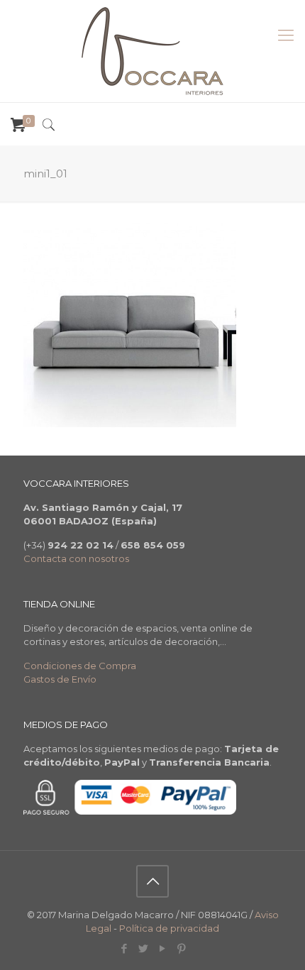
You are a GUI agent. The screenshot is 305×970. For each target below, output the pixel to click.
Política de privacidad (169, 928)
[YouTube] (162, 948)
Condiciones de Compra (79, 665)
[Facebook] (123, 948)
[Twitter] (142, 948)
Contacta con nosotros (76, 558)
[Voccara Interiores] (152, 51)
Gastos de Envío (59, 679)
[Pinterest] (181, 948)
